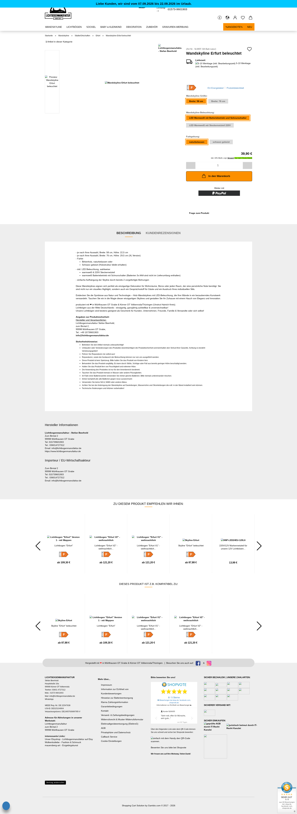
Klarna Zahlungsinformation (114, 702)
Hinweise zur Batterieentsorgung (117, 698)
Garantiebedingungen (111, 706)
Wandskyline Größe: (196, 96)
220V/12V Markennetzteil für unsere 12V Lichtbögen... (233, 546)
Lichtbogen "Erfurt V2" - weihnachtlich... (106, 546)
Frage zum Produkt (199, 213)
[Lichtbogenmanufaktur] (59, 11)
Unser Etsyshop (52, 739)
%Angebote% (234, 27)
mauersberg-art (52, 745)
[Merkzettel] (243, 17)
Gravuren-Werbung (175, 27)
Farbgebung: (193, 136)
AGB (103, 728)
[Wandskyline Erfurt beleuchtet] (122, 82)
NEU (249, 27)
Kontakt (104, 711)
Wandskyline (53, 27)
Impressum (106, 685)
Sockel (91, 27)
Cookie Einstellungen (111, 741)
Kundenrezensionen (163, 233)
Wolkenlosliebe (52, 742)
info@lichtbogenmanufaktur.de (92, 335)
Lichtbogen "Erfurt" (63, 545)
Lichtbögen (74, 27)
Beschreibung (128, 233)
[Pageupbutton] (8, 798)
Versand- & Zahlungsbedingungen (117, 715)
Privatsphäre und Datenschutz (116, 732)
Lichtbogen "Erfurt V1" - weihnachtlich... (148, 546)
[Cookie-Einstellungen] (6, 806)
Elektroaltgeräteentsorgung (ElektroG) (119, 724)
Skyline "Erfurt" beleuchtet (191, 545)
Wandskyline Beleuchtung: (200, 112)
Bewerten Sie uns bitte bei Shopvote (168, 747)
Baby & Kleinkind (111, 27)
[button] (227, 17)
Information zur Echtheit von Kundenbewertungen (115, 691)
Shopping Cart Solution (133, 805)
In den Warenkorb (219, 176)
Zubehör (152, 27)
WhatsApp (49, 699)
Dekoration (134, 27)
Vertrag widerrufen (55, 782)
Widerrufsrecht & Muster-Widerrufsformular (122, 719)
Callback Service (109, 736)
